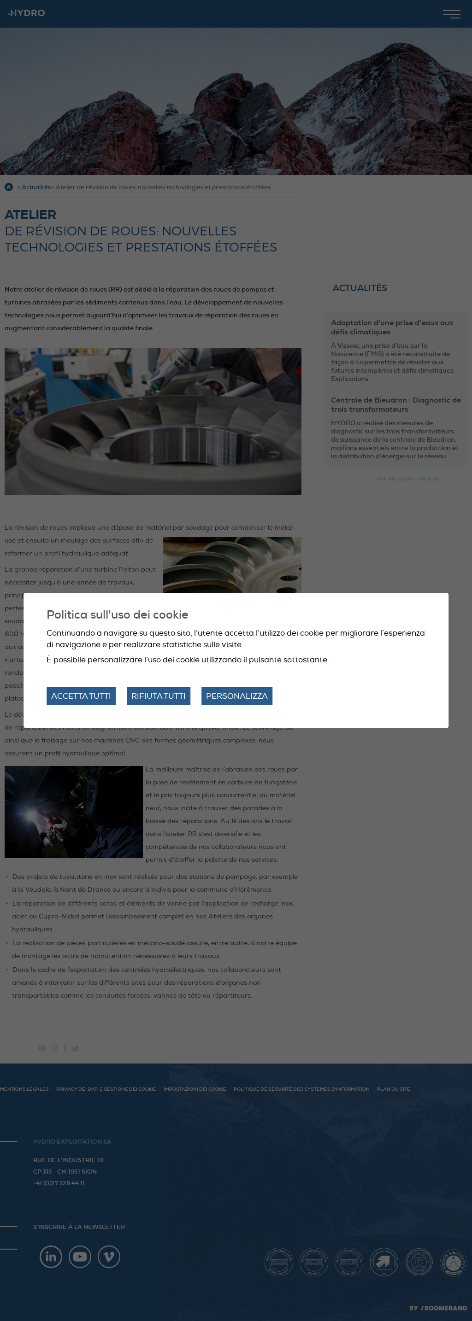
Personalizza (237, 696)
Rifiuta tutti (158, 696)
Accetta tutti (81, 696)
